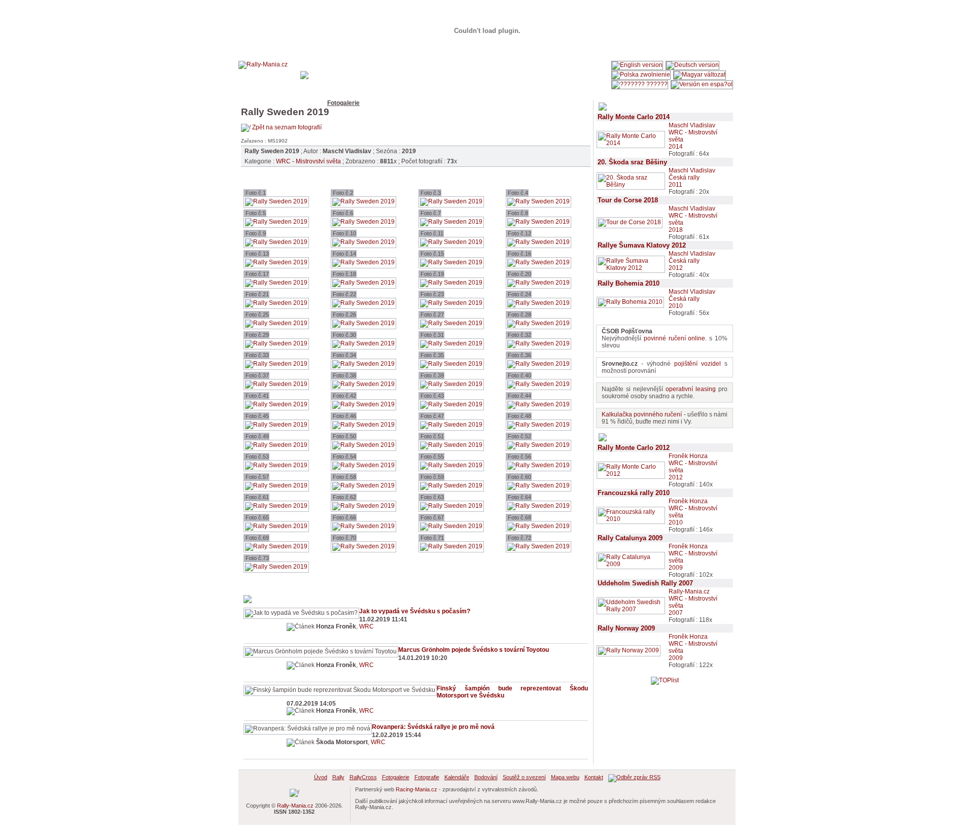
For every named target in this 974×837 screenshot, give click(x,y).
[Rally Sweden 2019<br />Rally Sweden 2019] (276, 201)
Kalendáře (416, 103)
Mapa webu (542, 103)
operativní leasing (691, 389)
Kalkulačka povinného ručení (642, 414)
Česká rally (684, 177)
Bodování (451, 103)
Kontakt (575, 103)
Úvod (254, 103)
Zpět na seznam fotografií (287, 127)
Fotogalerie (343, 103)
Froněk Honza (688, 456)
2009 (676, 567)
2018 (676, 229)
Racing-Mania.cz (416, 789)
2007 (676, 612)
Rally (275, 103)
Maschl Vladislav (692, 125)
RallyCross (305, 103)
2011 (675, 184)
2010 (676, 305)
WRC (366, 626)
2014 (676, 146)
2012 (676, 267)
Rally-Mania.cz (689, 591)
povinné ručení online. (675, 338)
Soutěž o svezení (495, 103)
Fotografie (380, 103)
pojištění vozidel (697, 363)
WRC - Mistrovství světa (308, 161)
